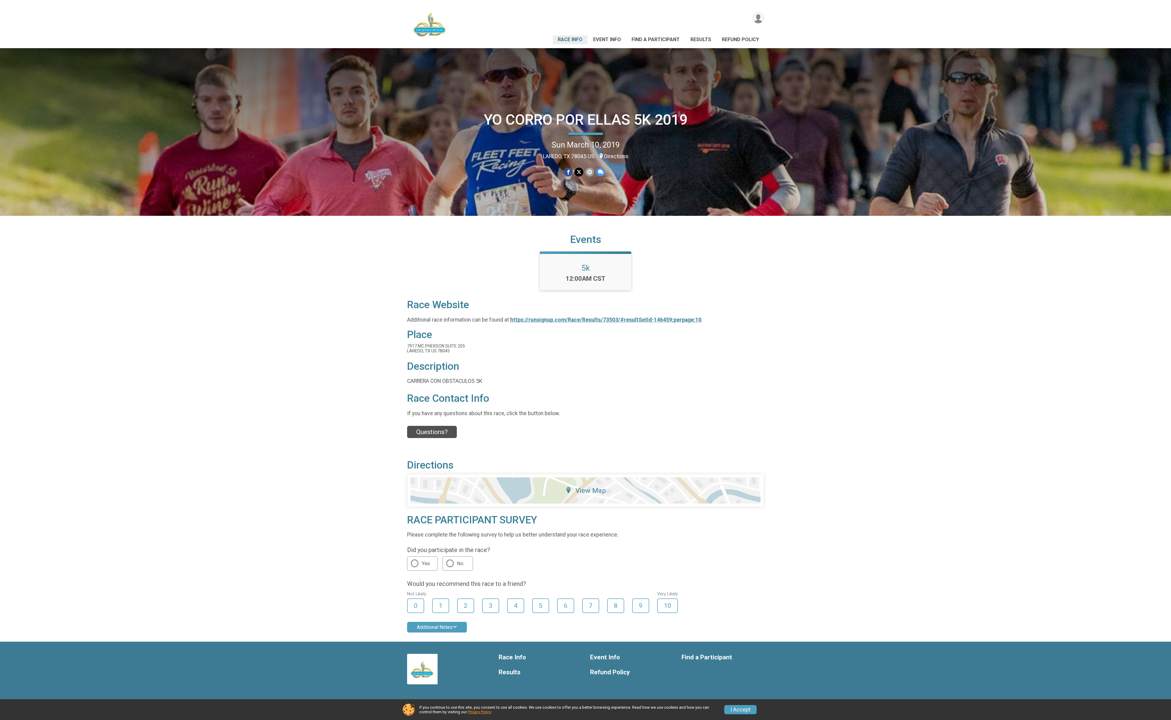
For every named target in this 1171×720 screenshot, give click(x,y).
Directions (616, 156)
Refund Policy (740, 39)
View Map (590, 490)
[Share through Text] (600, 172)
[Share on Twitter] (579, 172)
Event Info (607, 39)
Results (700, 39)
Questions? (432, 432)
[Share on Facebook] (568, 172)
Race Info (570, 39)
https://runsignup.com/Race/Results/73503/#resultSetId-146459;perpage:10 (605, 320)
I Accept (740, 710)
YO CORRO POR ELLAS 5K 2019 (586, 119)
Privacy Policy (479, 712)
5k (586, 268)
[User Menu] (758, 17)
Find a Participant (656, 39)
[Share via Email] (589, 172)
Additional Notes (435, 627)
